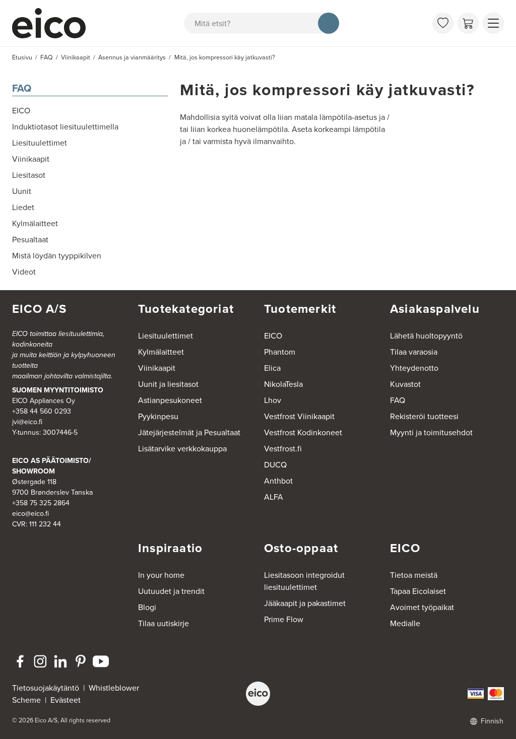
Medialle (405, 623)
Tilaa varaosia (413, 351)
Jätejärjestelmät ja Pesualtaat (189, 432)
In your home (161, 574)
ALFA (273, 496)
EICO (273, 335)
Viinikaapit (156, 367)
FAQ (21, 88)
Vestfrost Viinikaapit (299, 416)
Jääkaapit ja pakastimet (305, 603)
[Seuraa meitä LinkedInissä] (60, 661)
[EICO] (258, 694)
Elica (272, 367)
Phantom (279, 351)
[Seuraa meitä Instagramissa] (40, 661)
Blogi (147, 607)
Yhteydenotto (414, 367)
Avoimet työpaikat (422, 607)
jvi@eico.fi (27, 422)
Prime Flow (283, 619)
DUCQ (275, 464)
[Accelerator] (53, 23)
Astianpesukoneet (170, 400)
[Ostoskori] (468, 23)
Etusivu (22, 57)
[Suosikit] (443, 23)
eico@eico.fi (30, 513)
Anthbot (278, 480)
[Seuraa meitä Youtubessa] (101, 661)
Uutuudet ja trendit (171, 590)
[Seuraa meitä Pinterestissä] (81, 661)
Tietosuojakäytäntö (45, 687)
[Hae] (328, 23)
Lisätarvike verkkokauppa (182, 448)
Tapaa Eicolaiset (418, 590)
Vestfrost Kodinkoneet (303, 432)
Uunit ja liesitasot (168, 383)
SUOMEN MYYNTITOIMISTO (57, 390)
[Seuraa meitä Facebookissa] (20, 661)
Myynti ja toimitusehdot (431, 432)
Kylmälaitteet (161, 351)
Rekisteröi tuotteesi (424, 416)
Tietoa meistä (413, 574)
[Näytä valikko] (493, 23)
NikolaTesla (283, 383)
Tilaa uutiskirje (163, 623)
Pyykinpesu (158, 416)
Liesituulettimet (165, 335)
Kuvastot (405, 383)
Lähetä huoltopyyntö (426, 335)
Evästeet (65, 699)
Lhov (272, 400)
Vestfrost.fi (283, 448)
